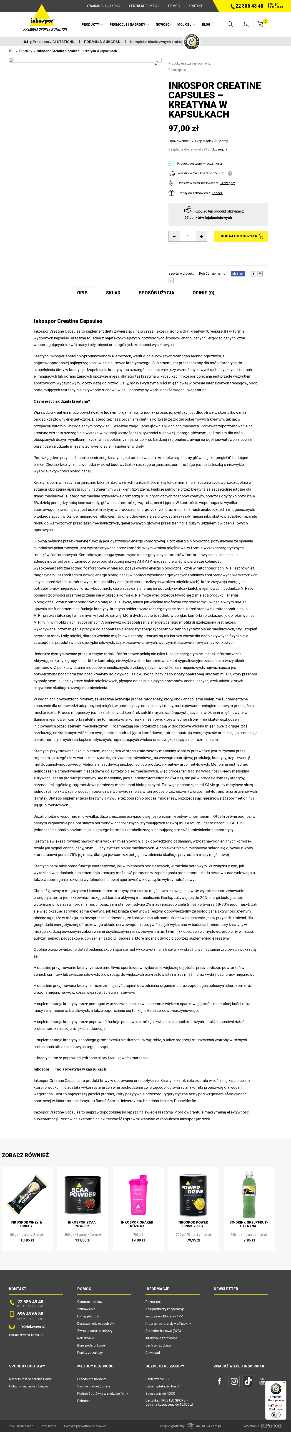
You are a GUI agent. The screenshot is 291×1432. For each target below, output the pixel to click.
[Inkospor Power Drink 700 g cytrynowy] (193, 1192)
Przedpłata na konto (92, 1379)
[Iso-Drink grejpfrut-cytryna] (249, 1192)
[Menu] (283, 1383)
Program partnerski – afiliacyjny (168, 1323)
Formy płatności (88, 1316)
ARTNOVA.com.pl (208, 1426)
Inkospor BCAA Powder (82, 1224)
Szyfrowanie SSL (158, 1379)
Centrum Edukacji (158, 1345)
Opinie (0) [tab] (203, 293)
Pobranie (83, 1401)
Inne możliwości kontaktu (26, 1335)
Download (153, 1352)
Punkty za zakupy (90, 1352)
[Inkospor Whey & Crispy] (27, 1192)
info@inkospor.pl (31, 1326)
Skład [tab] (113, 293)
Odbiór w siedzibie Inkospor (28, 1386)
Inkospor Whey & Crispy (26, 1224)
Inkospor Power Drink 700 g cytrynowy (193, 1224)
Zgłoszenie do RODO (160, 1393)
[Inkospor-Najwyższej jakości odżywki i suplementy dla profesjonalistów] (45, 26)
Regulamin (48, 1426)
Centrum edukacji (144, 6)
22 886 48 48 (30, 1301)
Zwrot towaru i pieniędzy (95, 1331)
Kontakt (195, 6)
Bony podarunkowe (91, 1345)
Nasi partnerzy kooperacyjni (165, 1309)
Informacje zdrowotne (162, 1338)
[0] (260, 26)
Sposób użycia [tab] (156, 293)
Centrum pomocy (89, 1302)
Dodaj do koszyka (239, 236)
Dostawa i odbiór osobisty (95, 1323)
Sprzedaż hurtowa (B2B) (163, 1331)
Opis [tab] (82, 293)
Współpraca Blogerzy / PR (164, 1316)
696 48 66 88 (30, 1314)
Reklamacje (85, 1338)
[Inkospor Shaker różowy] (138, 1192)
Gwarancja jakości (103, 6)
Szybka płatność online (93, 1386)
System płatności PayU (162, 1386)
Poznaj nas (153, 1302)
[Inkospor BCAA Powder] (82, 1192)
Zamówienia (86, 1309)
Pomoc (174, 6)
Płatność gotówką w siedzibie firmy (102, 1393)
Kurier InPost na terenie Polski (30, 1379)
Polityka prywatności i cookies (85, 1426)
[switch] (276, 1414)
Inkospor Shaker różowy (137, 1224)
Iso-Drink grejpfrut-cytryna (248, 1224)
